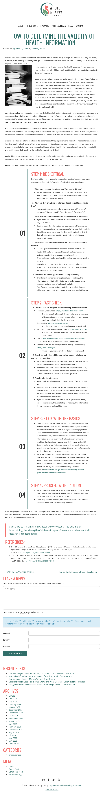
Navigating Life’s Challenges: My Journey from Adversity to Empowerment (41, 676)
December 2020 (16, 729)
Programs (32, 25)
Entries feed (14, 769)
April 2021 (13, 724)
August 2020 (14, 732)
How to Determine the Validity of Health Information (52, 39)
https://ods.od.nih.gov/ (46, 348)
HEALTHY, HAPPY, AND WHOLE (18, 572)
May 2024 (13, 701)
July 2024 (12, 696)
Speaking (44, 25)
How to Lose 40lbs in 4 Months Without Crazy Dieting (32, 679)
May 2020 (13, 741)
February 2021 (15, 726)
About (21, 25)
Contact (80, 25)
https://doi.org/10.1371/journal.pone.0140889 (34, 552)
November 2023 (16, 712)
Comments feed (16, 771)
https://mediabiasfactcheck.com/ (69, 311)
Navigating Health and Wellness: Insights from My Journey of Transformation (42, 684)
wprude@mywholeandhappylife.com (65, 785)
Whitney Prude (38, 48)
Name (6, 633)
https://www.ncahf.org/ (78, 329)
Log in (11, 766)
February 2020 (15, 743)
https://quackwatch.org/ (58, 323)
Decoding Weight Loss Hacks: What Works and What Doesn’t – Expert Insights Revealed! (47, 681)
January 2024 (14, 707)
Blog (70, 25)
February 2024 (15, 704)
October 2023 (15, 715)
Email (6, 640)
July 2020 (12, 735)
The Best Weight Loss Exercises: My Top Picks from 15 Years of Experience (41, 673)
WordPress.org (15, 774)
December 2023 (16, 710)
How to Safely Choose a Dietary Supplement (79, 572)
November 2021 (16, 721)
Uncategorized (15, 755)
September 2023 (16, 718)
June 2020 (13, 738)
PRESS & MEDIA (59, 25)
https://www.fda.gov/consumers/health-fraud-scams (63, 339)
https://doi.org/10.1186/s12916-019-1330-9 (39, 561)
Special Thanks (52, 789)
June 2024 (13, 698)
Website (6, 646)
